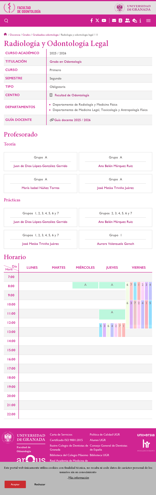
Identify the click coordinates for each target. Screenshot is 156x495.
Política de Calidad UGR (105, 434)
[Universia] (145, 435)
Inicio (6, 35)
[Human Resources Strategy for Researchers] (145, 445)
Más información (78, 477)
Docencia (15, 34)
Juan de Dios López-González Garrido (40, 166)
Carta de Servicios (61, 434)
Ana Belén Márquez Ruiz (115, 166)
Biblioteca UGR (99, 455)
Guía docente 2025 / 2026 (72, 120)
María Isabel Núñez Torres (40, 188)
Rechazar (39, 484)
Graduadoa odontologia (46, 34)
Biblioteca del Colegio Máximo (69, 455)
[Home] (48, 8)
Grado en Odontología (66, 61)
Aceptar (15, 484)
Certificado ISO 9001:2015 (66, 440)
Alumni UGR (98, 440)
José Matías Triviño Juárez (115, 188)
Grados (26, 34)
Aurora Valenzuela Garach (115, 244)
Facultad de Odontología (72, 95)
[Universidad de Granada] (132, 8)
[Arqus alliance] (31, 461)
